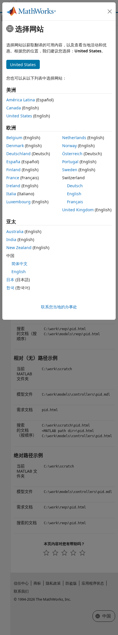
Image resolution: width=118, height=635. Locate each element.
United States (19, 116)
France (12, 177)
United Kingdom (78, 209)
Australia (14, 231)
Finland (13, 169)
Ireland (13, 185)
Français (75, 201)
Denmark (15, 145)
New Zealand (19, 247)
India (11, 239)
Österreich (72, 153)
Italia (11, 193)
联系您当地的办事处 (59, 306)
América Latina (20, 99)
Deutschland (18, 153)
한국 (10, 287)
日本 (10, 279)
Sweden (69, 169)
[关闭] (110, 11)
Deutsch (75, 185)
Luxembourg (18, 201)
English (74, 193)
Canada (13, 108)
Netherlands (74, 137)
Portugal (70, 161)
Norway (69, 145)
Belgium (14, 137)
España (13, 161)
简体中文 (19, 263)
